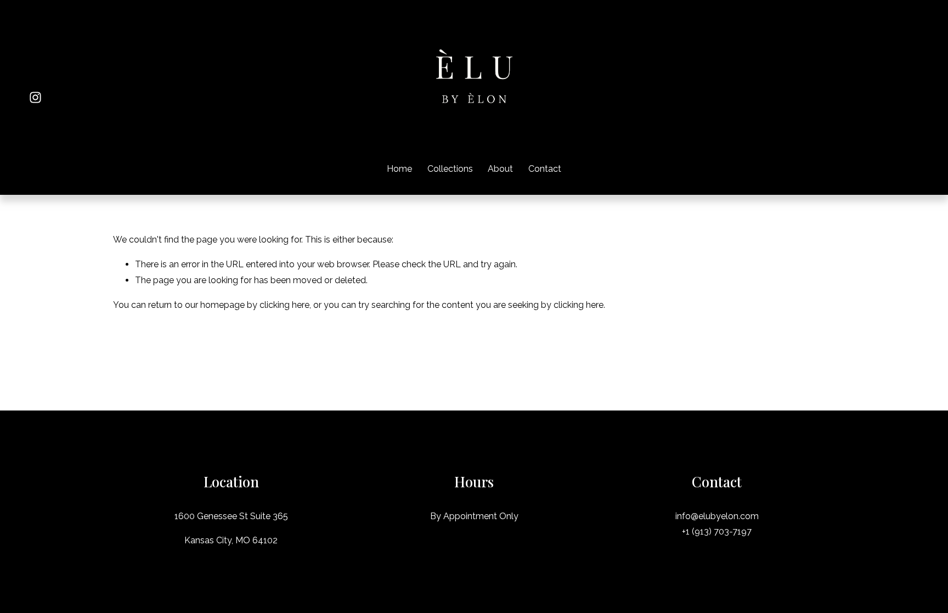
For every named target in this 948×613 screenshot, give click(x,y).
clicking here (284, 305)
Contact (544, 169)
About (500, 169)
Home (399, 169)
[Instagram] (35, 97)
